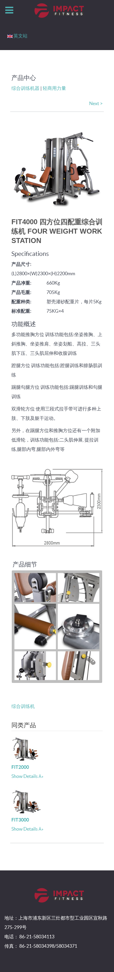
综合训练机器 (25, 88)
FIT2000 (20, 767)
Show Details (24, 776)
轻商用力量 (54, 88)
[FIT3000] (26, 800)
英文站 (20, 35)
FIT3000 (20, 819)
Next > (96, 103)
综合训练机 (23, 706)
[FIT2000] (26, 748)
